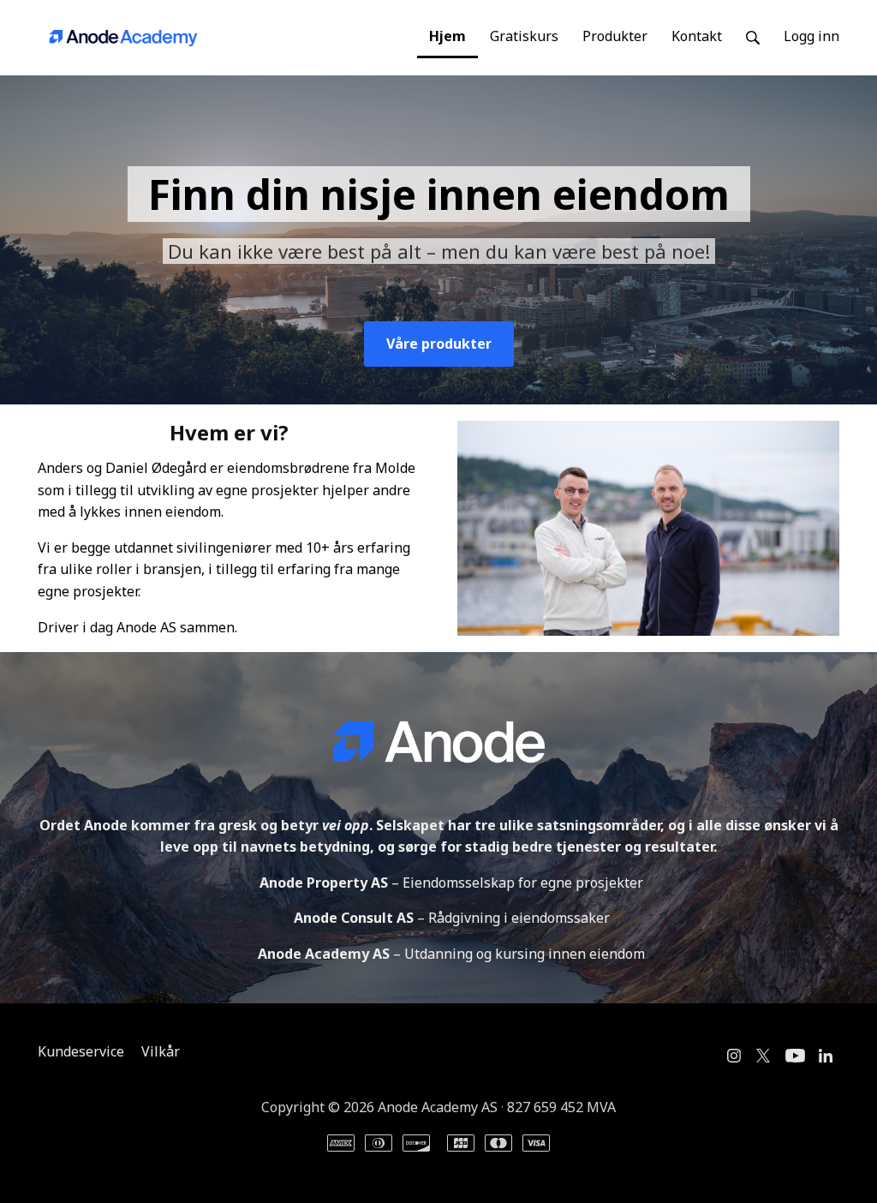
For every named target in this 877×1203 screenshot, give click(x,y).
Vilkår (160, 1051)
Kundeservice (81, 1051)
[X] (763, 1055)
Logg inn (811, 36)
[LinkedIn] (825, 1055)
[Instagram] (734, 1055)
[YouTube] (795, 1055)
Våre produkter (439, 343)
